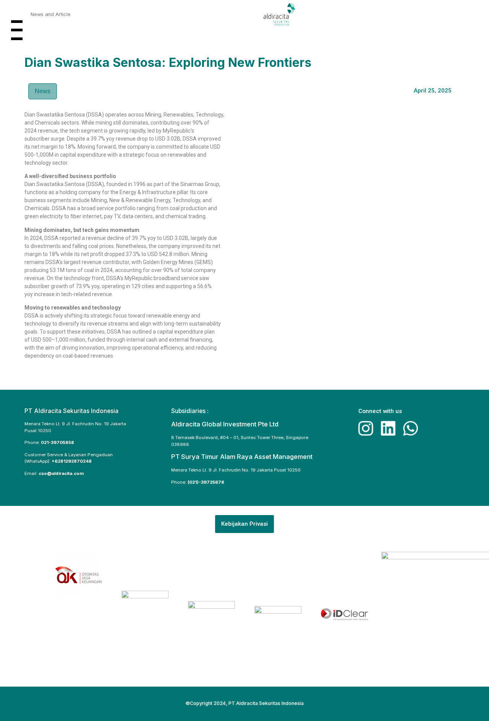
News (42, 91)
